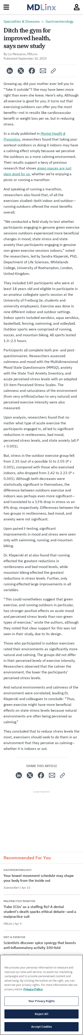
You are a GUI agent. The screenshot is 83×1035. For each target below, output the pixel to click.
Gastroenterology (59, 21)
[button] (53, 70)
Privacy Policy (33, 989)
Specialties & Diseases (22, 21)
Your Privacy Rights (41, 1001)
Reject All (41, 1014)
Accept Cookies (41, 1027)
